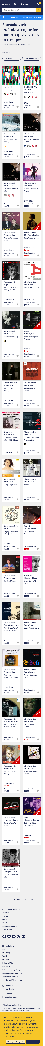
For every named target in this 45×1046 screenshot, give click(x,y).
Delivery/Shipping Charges (12, 970)
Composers (27, 17)
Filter (10, 58)
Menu (7, 4)
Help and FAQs (7, 963)
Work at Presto (7, 930)
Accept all (34, 1042)
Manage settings (14, 1042)
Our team (5, 916)
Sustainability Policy (9, 926)
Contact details (8, 989)
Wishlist (5, 956)
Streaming (6, 953)
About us (5, 913)
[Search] (38, 10)
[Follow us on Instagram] (19, 936)
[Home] (4, 17)
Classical (13, 17)
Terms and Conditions (10, 977)
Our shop (5, 919)
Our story (5, 923)
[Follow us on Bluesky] (14, 936)
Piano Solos (25, 44)
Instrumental (14, 44)
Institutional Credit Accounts (12, 973)
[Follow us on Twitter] (9, 936)
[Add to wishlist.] (17, 106)
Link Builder (6, 966)
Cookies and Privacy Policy (12, 980)
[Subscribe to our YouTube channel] (24, 936)
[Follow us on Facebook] (4, 936)
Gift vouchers (7, 959)
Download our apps (9, 997)
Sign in (4, 949)
